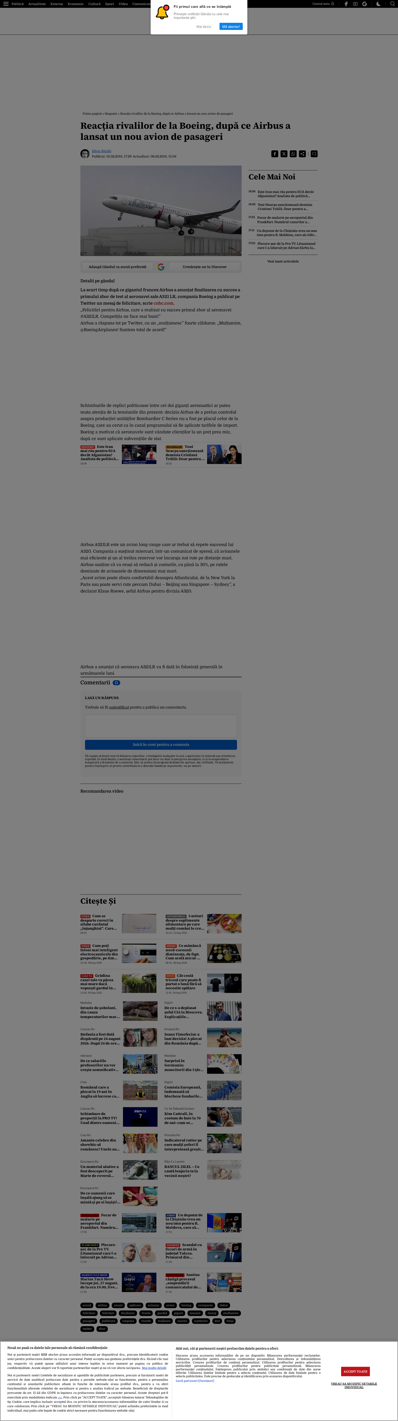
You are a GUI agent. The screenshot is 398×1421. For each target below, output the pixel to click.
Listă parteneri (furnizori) (195, 1381)
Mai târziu (203, 26)
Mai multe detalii (154, 1368)
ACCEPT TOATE (355, 1371)
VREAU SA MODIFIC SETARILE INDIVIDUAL (354, 1385)
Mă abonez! (231, 26)
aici (60, 1397)
